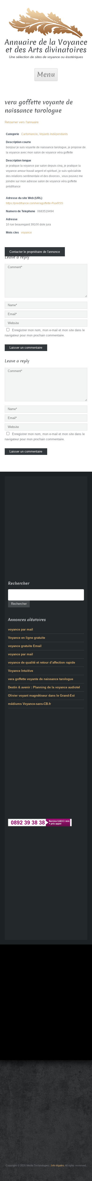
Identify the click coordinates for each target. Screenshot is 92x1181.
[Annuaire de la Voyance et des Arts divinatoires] (46, 22)
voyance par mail (20, 629)
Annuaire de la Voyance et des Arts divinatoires (46, 46)
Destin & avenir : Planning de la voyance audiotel (44, 687)
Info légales (57, 1165)
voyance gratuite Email (25, 646)
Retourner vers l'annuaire (21, 122)
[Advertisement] (46, 526)
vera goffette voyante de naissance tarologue (40, 679)
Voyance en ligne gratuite (26, 637)
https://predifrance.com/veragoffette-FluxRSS (34, 203)
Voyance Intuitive (20, 671)
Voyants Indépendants (53, 133)
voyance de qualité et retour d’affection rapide (41, 662)
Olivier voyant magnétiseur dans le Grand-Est (41, 695)
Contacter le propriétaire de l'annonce (34, 252)
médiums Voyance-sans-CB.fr (29, 704)
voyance (26, 232)
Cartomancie (29, 133)
